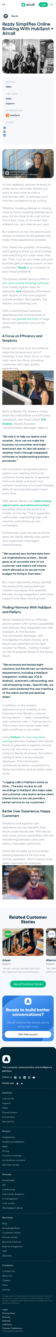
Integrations (8, 1137)
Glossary (7, 1256)
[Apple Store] (17, 1083)
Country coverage (11, 1155)
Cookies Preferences (12, 1328)
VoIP (4, 1251)
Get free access (28, 1034)
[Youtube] (34, 1077)
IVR (3, 1185)
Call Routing (8, 1189)
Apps (5, 1146)
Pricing (5, 1151)
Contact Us (8, 1271)
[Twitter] (20, 1077)
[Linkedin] (24, 1077)
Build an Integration (12, 1246)
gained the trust (27, 319)
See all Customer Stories (28, 984)
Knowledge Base (11, 1228)
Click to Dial (8, 1203)
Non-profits (8, 1122)
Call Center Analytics (13, 1194)
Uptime (6, 1290)
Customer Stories (11, 1233)
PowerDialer (8, 1180)
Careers (6, 1280)
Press (5, 1285)
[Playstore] (22, 1083)
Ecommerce (8, 1117)
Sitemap (6, 1321)
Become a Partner (11, 1242)
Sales (5, 1108)
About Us (7, 1276)
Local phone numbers (13, 1160)
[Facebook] (15, 1077)
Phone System (9, 1112)
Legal (5, 1310)
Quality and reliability (13, 1142)
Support (6, 1103)
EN (3, 4)
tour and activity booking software (25, 283)
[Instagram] (29, 1077)
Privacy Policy (8, 1313)
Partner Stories (10, 1237)
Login (43, 4)
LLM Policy (7, 1325)
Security (6, 1317)
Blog (4, 1223)
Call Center (8, 1099)
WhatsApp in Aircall (12, 1208)
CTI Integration (10, 1199)
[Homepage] (28, 5)
